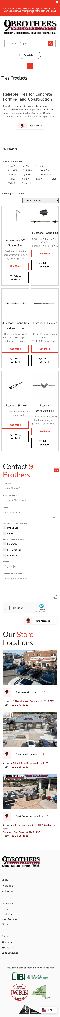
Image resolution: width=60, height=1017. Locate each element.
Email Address (10, 495)
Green (12, 174)
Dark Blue (29, 170)
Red (39, 179)
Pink (11, 179)
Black (39, 166)
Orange (46, 174)
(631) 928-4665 (19, 835)
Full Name (8, 483)
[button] (30, 66)
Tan (52, 179)
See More (15, 266)
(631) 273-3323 (19, 705)
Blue (11, 166)
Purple (25, 179)
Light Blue (29, 174)
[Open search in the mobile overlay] (30, 43)
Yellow (26, 183)
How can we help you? (12, 574)
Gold (45, 170)
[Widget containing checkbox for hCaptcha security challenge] (25, 607)
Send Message (42, 621)
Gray (25, 166)
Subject (6, 561)
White (12, 183)
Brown (12, 170)
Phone (5, 508)
